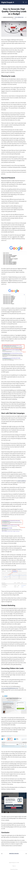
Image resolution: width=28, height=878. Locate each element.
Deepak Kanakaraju (8, 17)
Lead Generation (19, 17)
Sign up (14, 865)
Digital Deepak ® (7, 2)
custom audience (21, 480)
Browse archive (14, 853)
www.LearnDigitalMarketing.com (9, 688)
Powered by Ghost (14, 869)
